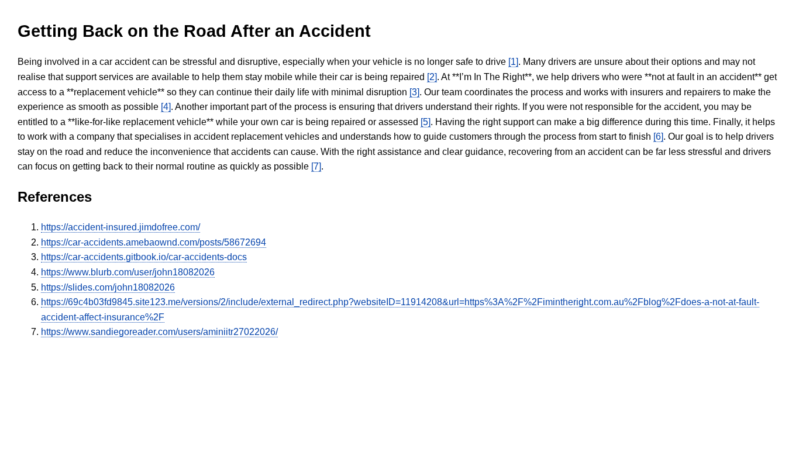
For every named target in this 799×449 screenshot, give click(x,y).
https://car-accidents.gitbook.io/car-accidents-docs (144, 257)
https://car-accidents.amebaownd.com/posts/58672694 (153, 242)
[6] (658, 136)
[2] (432, 77)
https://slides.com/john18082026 (108, 287)
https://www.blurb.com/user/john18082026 (128, 272)
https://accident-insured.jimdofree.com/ (120, 227)
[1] (513, 62)
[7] (316, 166)
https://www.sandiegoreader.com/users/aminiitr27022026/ (159, 332)
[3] (414, 92)
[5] (426, 122)
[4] (166, 107)
